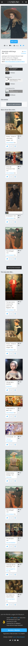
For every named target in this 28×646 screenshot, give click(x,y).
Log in (14, 637)
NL (9, 570)
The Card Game (10, 538)
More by (14, 267)
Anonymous (9, 386)
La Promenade (9, 436)
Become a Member (14, 630)
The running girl (10, 251)
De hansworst (9, 216)
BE (14, 142)
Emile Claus (8, 477)
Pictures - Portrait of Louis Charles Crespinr (11, 138)
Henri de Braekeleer (11, 542)
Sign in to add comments (14, 104)
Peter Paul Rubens (10, 599)
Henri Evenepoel (10, 142)
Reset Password (21, 637)
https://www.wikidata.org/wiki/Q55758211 (15, 61)
